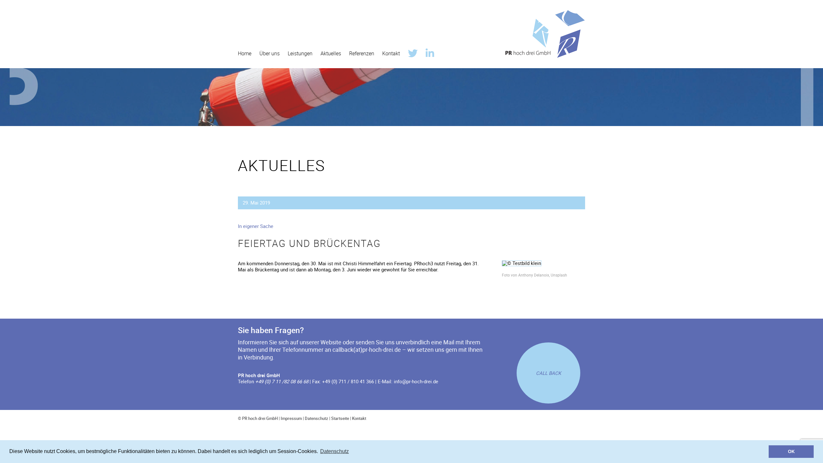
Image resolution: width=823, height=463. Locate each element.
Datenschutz (316, 418)
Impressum (291, 418)
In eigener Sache (255, 226)
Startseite (340, 418)
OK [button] (791, 451)
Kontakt (359, 418)
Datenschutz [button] (334, 451)
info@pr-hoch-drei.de (416, 381)
